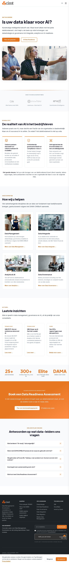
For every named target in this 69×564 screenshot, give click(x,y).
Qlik (55, 504)
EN (62, 3)
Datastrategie (41, 504)
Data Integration (41, 512)
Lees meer (9, 352)
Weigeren (50, 559)
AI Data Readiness (29, 39)
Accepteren (61, 559)
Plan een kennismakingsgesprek (27, 408)
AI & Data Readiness (43, 507)
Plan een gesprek (10, 39)
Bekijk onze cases (55, 352)
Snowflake (57, 507)
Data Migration (41, 514)
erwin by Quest (58, 509)
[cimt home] (8, 3)
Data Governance (42, 509)
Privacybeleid (51, 532)
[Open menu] (66, 3)
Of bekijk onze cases (47, 408)
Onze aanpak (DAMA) (25, 504)
